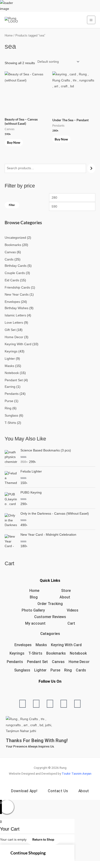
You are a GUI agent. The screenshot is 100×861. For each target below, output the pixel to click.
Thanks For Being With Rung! (37, 740)
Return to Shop (43, 839)
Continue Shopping (28, 852)
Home (9, 35)
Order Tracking (50, 603)
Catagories (50, 633)
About (65, 597)
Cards (81, 670)
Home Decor (79, 661)
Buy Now (13, 142)
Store (66, 590)
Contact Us (58, 791)
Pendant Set (37, 661)
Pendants (15, 661)
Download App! (24, 791)
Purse (55, 670)
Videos (72, 610)
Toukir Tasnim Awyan (76, 773)
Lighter (40, 670)
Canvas (58, 661)
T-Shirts (35, 653)
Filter (12, 204)
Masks (41, 645)
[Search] (91, 168)
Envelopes (23, 645)
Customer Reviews (50, 617)
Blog (34, 597)
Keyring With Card (66, 645)
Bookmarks (56, 653)
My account (35, 623)
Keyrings (17, 653)
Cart (71, 623)
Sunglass (22, 670)
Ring (68, 670)
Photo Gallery (33, 610)
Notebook (78, 653)
